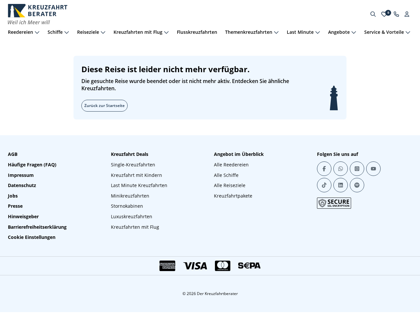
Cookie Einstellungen (31, 237)
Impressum (21, 175)
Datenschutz (22, 185)
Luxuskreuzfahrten (131, 216)
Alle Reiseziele (229, 185)
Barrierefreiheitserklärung (37, 227)
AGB (12, 154)
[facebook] (324, 168)
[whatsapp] (340, 168)
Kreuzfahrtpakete (233, 196)
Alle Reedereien (231, 164)
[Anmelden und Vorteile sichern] (407, 14)
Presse (15, 206)
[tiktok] (324, 185)
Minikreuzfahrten (130, 196)
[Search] (373, 14)
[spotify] (357, 185)
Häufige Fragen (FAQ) (32, 164)
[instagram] (357, 168)
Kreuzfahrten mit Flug (135, 227)
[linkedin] (340, 185)
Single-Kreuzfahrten (133, 164)
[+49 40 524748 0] (396, 14)
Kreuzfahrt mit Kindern (136, 175)
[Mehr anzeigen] (37, 32)
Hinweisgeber (23, 216)
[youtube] (373, 168)
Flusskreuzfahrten (197, 32)
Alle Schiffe (226, 175)
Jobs (13, 196)
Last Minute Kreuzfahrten (139, 185)
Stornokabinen (127, 206)
